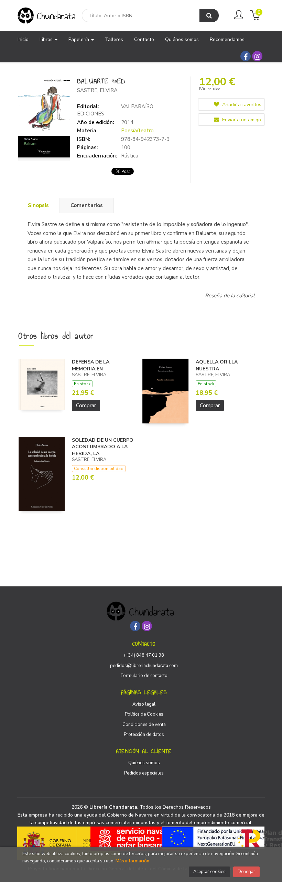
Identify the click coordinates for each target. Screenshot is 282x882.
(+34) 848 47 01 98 (144, 655)
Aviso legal (143, 704)
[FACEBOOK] (245, 56)
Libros (47, 39)
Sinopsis (38, 205)
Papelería (79, 39)
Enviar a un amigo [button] (241, 119)
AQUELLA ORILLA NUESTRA (217, 365)
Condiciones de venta (144, 724)
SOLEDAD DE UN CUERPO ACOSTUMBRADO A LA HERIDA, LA (102, 447)
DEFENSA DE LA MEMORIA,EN (90, 365)
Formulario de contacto (144, 676)
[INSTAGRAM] (257, 56)
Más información (132, 861)
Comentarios (86, 205)
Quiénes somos (144, 763)
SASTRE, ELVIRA (97, 90)
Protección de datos (144, 734)
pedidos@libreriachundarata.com (144, 666)
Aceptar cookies (209, 872)
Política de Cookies (144, 714)
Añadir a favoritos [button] (241, 104)
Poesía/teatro (137, 130)
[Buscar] (209, 15)
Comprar (86, 405)
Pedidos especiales (144, 773)
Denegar (246, 872)
